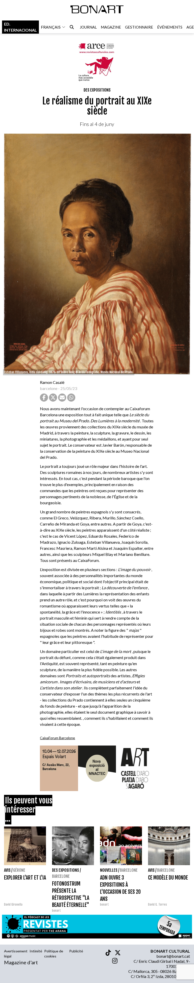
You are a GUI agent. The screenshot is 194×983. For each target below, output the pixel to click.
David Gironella (13, 904)
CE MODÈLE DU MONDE (168, 878)
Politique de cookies (53, 953)
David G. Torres (157, 904)
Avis (7, 870)
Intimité (36, 951)
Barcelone (61, 876)
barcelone (48, 388)
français (51, 27)
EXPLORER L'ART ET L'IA (25, 878)
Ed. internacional (20, 26)
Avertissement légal (16, 953)
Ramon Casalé (52, 382)
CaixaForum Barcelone (57, 738)
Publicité (76, 951)
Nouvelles (108, 870)
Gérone (19, 870)
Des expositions (97, 90)
